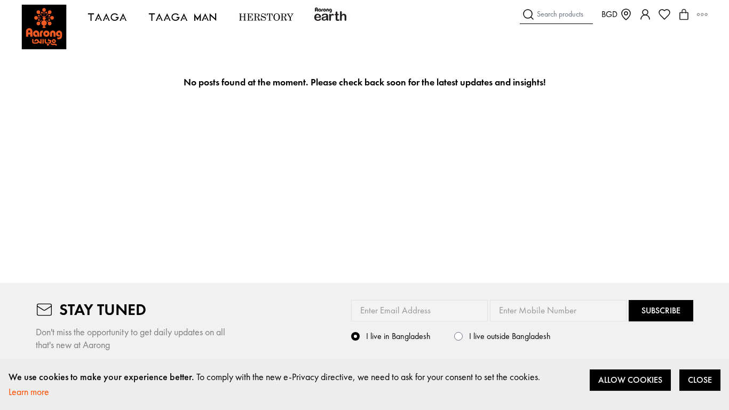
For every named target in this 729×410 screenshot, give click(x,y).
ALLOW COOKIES (630, 379)
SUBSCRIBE (660, 310)
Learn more (29, 391)
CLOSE (700, 379)
